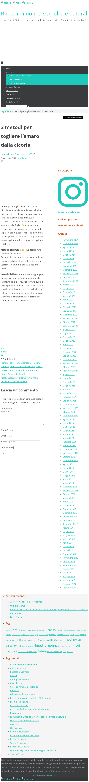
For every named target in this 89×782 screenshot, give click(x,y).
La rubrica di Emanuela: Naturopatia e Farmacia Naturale (38, 716)
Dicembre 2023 (70, 269)
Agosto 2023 (69, 284)
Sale (35, 652)
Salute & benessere (19, 743)
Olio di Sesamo (17, 605)
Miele (72, 635)
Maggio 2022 (69, 340)
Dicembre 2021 (70, 359)
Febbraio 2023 (69, 307)
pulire (48, 640)
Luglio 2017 (68, 531)
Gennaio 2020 (69, 445)
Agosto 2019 (69, 464)
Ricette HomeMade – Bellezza (24, 735)
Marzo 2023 (68, 303)
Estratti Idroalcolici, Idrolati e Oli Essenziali (31, 698)
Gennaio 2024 (69, 266)
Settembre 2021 (70, 370)
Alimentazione (26, 630)
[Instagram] (27, 2)
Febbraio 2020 (69, 441)
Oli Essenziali (16, 728)
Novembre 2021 (70, 363)
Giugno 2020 (69, 426)
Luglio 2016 (68, 572)
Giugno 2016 (69, 576)
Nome (4, 430)
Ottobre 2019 (69, 456)
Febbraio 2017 (69, 550)
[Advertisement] (18, 43)
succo (64, 652)
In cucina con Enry (19, 705)
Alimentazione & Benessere (23, 664)
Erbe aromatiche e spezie (22, 694)
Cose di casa (16, 683)
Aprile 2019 (68, 479)
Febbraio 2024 (69, 262)
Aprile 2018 (68, 501)
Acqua (17, 630)
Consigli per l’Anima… (20, 679)
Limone (60, 634)
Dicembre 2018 (70, 486)
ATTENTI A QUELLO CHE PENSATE (26, 602)
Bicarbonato (27, 362)
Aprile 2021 (68, 389)
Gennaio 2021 (69, 400)
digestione (31, 635)
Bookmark (20, 374)
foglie (36, 635)
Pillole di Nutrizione (19, 731)
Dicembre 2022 (70, 314)
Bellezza (35, 630)
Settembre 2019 (70, 460)
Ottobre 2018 (69, 494)
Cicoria (37, 362)
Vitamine (70, 652)
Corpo (8, 634)
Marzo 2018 (68, 505)
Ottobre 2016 (69, 561)
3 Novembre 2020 (23, 154)
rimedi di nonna (23, 370)
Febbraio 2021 (69, 397)
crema (18, 635)
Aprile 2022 (68, 344)
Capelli (73, 630)
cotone (14, 635)
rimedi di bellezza (27, 646)
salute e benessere (54, 652)
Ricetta (54, 639)
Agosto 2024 (69, 247)
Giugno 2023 (69, 292)
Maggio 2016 (69, 580)
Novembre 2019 (70, 453)
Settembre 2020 (70, 415)
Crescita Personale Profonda (24, 686)
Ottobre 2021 (69, 367)
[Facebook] (7, 2)
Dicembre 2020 (70, 404)
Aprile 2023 (68, 299)
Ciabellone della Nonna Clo (14, 381)
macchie (66, 635)
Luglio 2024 (68, 251)
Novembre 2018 (70, 490)
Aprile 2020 (68, 434)
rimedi (11, 370)
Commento (6, 408)
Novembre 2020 (70, 408)
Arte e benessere (18, 668)
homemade (42, 635)
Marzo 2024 (68, 258)
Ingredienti (6, 111)
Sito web (5, 441)
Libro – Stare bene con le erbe (24, 720)
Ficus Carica (16, 617)
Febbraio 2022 (69, 352)
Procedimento (32, 640)
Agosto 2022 (69, 329)
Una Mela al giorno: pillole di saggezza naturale (33, 750)
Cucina (39, 366)
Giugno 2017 (69, 535)
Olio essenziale (10, 640)
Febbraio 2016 (69, 584)
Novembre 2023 (70, 273)
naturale (77, 635)
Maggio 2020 (69, 430)
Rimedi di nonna (18, 739)
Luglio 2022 (68, 333)
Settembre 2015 (70, 587)
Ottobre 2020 (69, 412)
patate (4, 370)
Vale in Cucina (17, 754)
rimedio (30, 651)
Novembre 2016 (70, 557)
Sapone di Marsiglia (19, 746)
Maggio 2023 (69, 296)
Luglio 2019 (68, 468)
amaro (5, 362)
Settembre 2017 (70, 524)
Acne (10, 630)
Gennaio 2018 (69, 509)
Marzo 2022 (68, 348)
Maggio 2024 (69, 254)
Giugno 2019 (69, 471)
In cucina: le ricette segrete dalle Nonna (29, 709)
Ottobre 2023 (69, 277)
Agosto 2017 (69, 527)
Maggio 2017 (69, 539)
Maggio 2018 (69, 498)
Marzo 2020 (68, 438)
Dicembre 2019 (70, 449)
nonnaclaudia (7, 154)
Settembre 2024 (70, 243)
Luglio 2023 (68, 288)
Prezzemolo (16, 613)
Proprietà (41, 640)
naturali (83, 634)
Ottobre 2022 (69, 322)
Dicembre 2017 (70, 512)
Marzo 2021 (68, 393)
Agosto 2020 (69, 419)
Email (4, 435)
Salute (11, 374)
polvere (24, 640)
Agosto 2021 (69, 374)
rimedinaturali (22, 652)
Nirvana (43, 775)
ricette (60, 640)
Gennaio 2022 (69, 355)
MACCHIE (14, 724)
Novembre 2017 (70, 516)
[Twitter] (17, 2)
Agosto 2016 (69, 569)
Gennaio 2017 (69, 554)
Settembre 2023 (70, 281)
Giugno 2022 (69, 337)
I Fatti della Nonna (19, 701)
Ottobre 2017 (69, 520)
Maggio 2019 (69, 475)
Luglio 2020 (68, 423)
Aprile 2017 (68, 542)
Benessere (15, 362)
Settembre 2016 (70, 565)
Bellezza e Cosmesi (19, 671)
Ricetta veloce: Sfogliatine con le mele (19, 377)
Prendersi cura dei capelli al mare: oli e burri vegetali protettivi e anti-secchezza (49, 609)
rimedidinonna (64, 646)
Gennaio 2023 (69, 310)
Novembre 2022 (70, 318)
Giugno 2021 (69, 382)
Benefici (42, 630)
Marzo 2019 (68, 483)
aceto (7, 630)
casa (78, 630)
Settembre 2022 (70, 325)
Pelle (18, 639)
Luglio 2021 (68, 378)
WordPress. (52, 775)
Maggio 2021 (69, 385)
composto (83, 630)
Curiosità (14, 690)
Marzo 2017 (68, 546)
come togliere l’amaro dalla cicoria (18, 366)
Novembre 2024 (70, 239)
